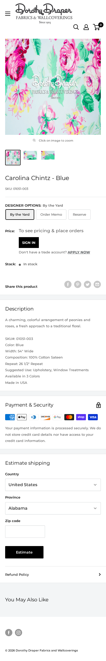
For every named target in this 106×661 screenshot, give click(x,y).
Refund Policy (17, 574)
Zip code (12, 521)
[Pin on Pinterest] (77, 284)
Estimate (24, 552)
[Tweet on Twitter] (87, 284)
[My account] (86, 27)
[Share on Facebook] (68, 284)
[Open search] (76, 27)
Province (12, 497)
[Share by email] (97, 284)
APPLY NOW (79, 252)
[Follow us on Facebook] (8, 632)
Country (12, 474)
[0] (96, 27)
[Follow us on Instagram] (18, 632)
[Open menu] (7, 14)
